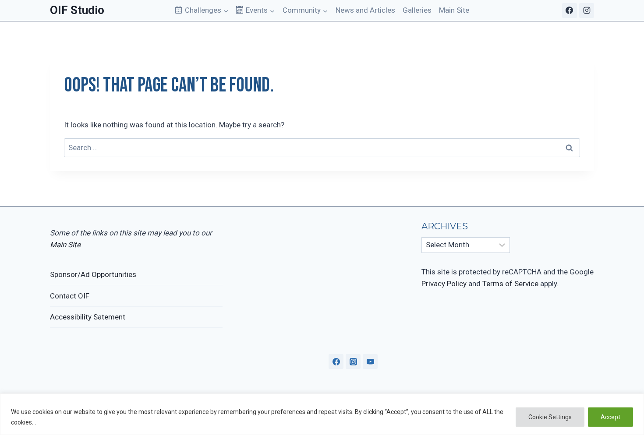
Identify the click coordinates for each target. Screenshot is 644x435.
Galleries (417, 10)
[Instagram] (586, 10)
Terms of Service (510, 283)
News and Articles (365, 10)
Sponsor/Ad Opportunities (93, 274)
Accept (610, 417)
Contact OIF (69, 295)
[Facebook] (569, 10)
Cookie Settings (550, 417)
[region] (322, 414)
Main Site (454, 10)
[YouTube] (370, 361)
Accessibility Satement (87, 316)
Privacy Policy (444, 283)
